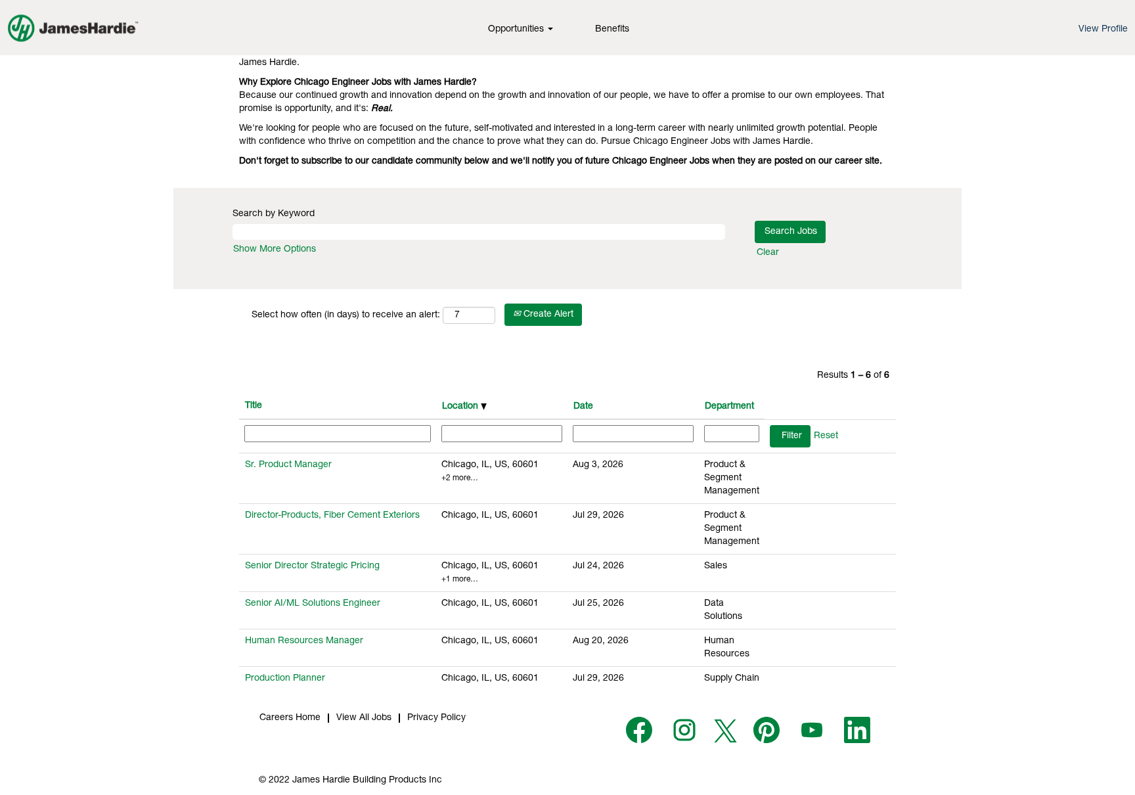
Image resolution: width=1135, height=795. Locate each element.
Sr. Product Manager (288, 465)
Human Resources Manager (304, 641)
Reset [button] (826, 436)
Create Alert (547, 314)
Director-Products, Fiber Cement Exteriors (332, 515)
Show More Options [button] (274, 249)
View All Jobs (363, 718)
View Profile (1103, 29)
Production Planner (285, 678)
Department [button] (729, 406)
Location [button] (461, 406)
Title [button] (253, 406)
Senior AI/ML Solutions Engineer (312, 603)
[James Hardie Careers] (73, 28)
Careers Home (290, 718)
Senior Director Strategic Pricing (312, 566)
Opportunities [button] (517, 29)
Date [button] (583, 406)
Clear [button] (768, 253)
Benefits (612, 29)
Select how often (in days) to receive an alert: (346, 315)
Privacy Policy (436, 718)
